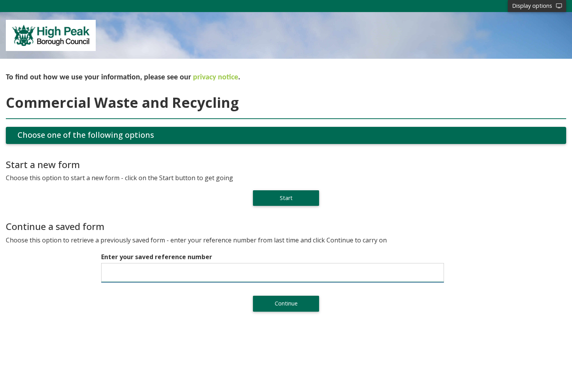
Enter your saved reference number (156, 257)
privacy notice (215, 77)
